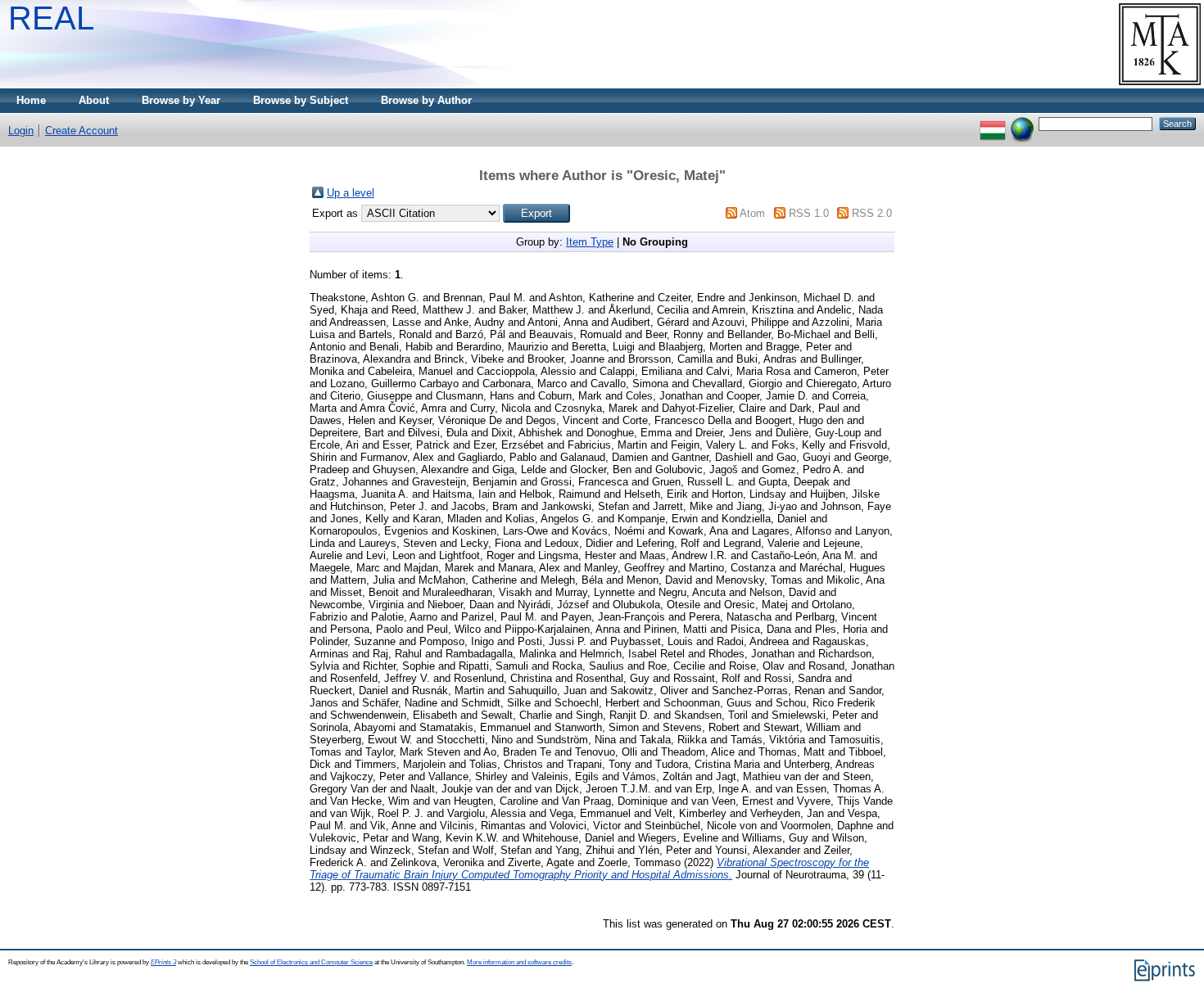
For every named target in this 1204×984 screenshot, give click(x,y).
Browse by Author (426, 100)
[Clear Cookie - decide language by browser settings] (1022, 123)
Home (31, 100)
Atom (752, 213)
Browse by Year (181, 100)
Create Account (81, 130)
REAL (51, 18)
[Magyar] (993, 123)
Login (21, 130)
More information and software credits (519, 962)
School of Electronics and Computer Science (311, 962)
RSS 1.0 (809, 213)
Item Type (589, 242)
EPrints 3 (163, 962)
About (94, 100)
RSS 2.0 (872, 213)
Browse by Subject (300, 100)
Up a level (350, 193)
